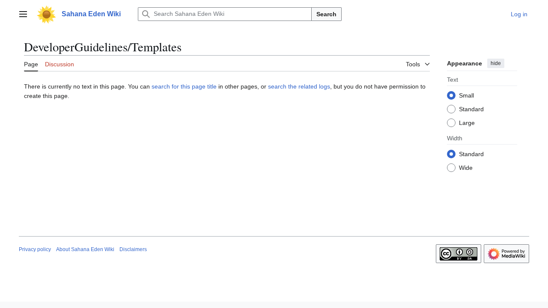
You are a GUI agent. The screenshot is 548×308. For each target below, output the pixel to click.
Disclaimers (133, 249)
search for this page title (184, 86)
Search (326, 14)
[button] (23, 14)
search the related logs (299, 86)
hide (496, 63)
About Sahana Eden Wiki (85, 249)
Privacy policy (35, 249)
